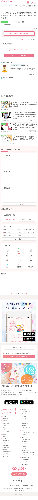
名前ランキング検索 (27, 411)
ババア (14, 22)
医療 (10, 235)
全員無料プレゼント (27, 425)
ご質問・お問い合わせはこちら (19, 357)
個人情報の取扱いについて (27, 485)
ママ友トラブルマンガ (22, 232)
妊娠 (32, 232)
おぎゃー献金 (25, 462)
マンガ (14, 6)
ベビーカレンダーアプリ (28, 432)
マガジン (24, 416)
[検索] (32, 2)
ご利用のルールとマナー (19, 348)
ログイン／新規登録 (19, 474)
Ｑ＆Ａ (4, 434)
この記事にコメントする (20, 33)
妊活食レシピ (6, 445)
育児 (4, 429)
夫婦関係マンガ (29, 229)
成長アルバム (6, 447)
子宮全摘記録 (7, 25)
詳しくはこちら (30, 398)
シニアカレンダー (26, 444)
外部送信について (7, 488)
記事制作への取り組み (9, 409)
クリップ (33, 109)
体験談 (4, 436)
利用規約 (15, 490)
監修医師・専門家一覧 (9, 413)
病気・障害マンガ (23, 22)
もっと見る (18, 204)
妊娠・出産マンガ (9, 229)
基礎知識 (5, 421)
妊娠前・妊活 (6, 423)
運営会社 (18, 485)
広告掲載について (29, 488)
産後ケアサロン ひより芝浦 (28, 455)
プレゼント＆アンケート (28, 423)
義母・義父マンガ (9, 232)
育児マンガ (19, 229)
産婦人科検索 (6, 454)
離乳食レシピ (6, 440)
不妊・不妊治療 (6, 432)
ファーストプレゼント (27, 427)
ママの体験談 (17, 235)
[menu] (35, 2)
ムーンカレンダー (26, 439)
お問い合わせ (21, 490)
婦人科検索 (5, 456)
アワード (24, 414)
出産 (5, 235)
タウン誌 (24, 418)
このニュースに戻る (20, 55)
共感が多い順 (31, 39)
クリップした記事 (19, 293)
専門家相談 (5, 418)
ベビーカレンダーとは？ (9, 485)
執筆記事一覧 (30, 74)
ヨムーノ (24, 448)
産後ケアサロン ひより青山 (28, 452)
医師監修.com (25, 450)
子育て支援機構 (25, 459)
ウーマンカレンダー (27, 441)
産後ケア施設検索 (7, 451)
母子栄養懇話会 (25, 464)
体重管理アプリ (25, 434)
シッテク (24, 446)
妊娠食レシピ (6, 443)
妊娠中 (4, 425)
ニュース (7, 6)
